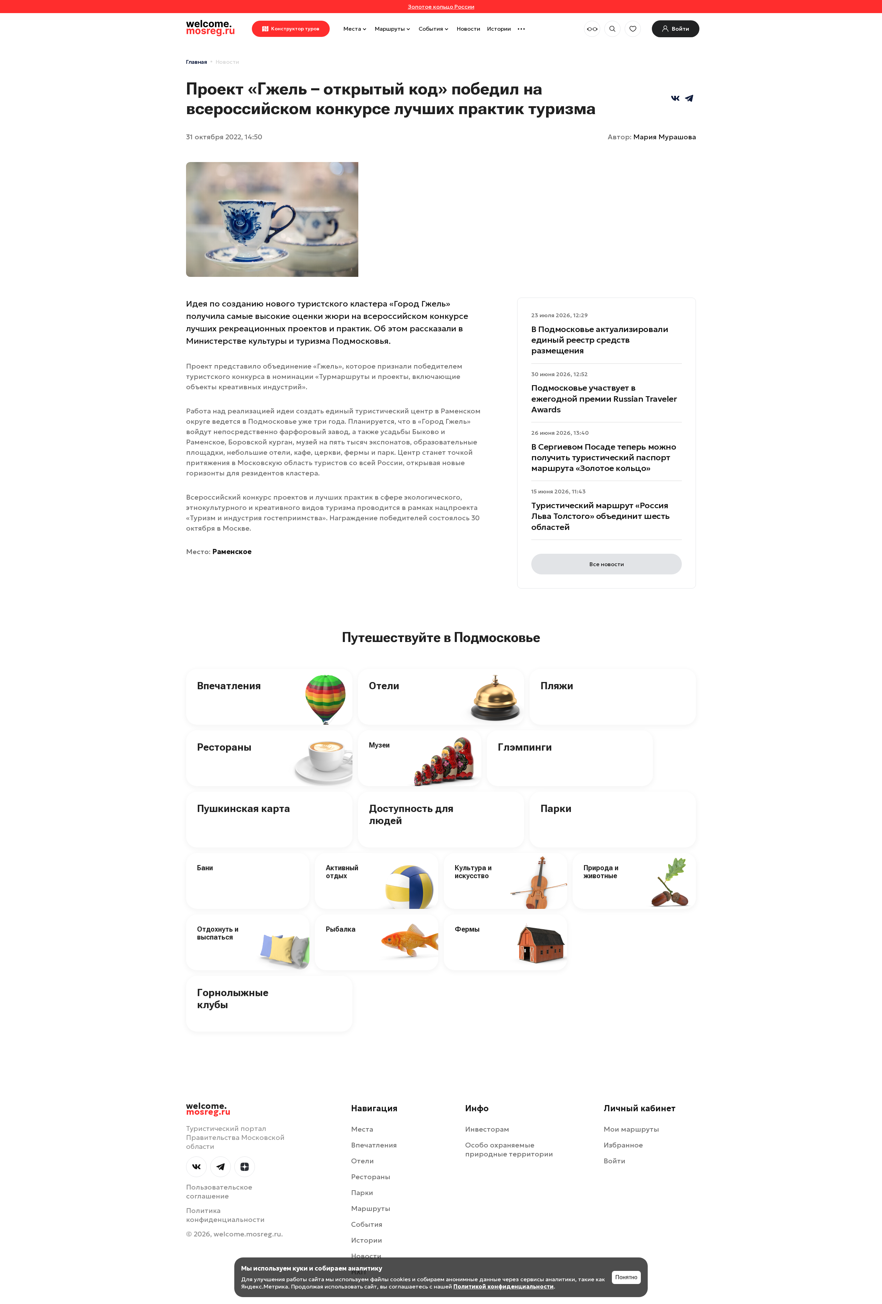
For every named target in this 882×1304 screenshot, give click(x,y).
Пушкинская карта (243, 808)
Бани (205, 868)
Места (352, 28)
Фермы (467, 929)
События (431, 28)
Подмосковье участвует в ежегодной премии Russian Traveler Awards (604, 398)
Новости (468, 28)
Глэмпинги (525, 747)
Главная (196, 61)
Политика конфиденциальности (225, 1215)
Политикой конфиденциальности (503, 1286)
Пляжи (557, 686)
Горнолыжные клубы (232, 998)
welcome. (208, 1109)
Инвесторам (487, 1129)
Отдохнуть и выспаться (217, 933)
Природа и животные (601, 872)
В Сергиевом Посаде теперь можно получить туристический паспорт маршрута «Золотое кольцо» (603, 457)
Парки (556, 808)
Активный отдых (342, 872)
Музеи (379, 745)
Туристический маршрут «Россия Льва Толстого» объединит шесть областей (600, 516)
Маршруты (390, 28)
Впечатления (229, 686)
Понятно (626, 1277)
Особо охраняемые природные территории (509, 1149)
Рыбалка (341, 929)
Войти (614, 1160)
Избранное (623, 1145)
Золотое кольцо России (441, 6)
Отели (384, 686)
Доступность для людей (411, 814)
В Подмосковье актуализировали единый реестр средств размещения (599, 340)
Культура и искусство (473, 872)
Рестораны (224, 747)
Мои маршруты (631, 1129)
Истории (499, 28)
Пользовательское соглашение (219, 1192)
